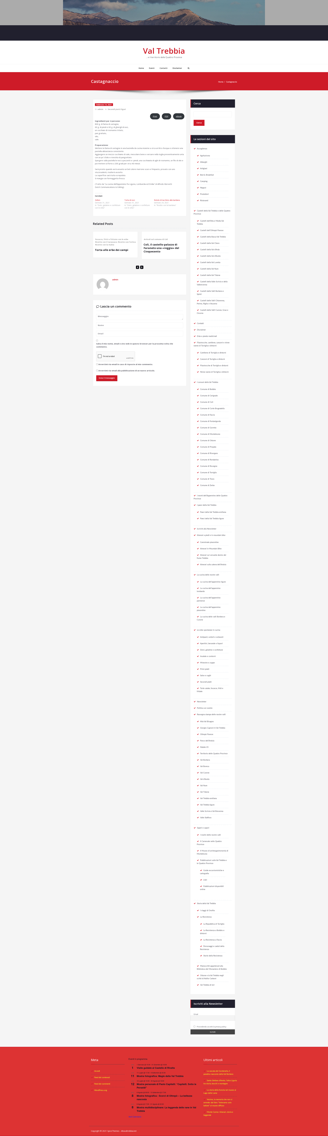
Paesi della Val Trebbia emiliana (213, 512)
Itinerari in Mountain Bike (211, 549)
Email (196, 1014)
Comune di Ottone (208, 441)
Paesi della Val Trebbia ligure (212, 519)
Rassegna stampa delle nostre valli (211, 714)
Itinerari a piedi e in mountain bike (211, 535)
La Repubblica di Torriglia (213, 924)
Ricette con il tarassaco (106, 242)
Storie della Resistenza (212, 956)
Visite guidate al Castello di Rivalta (156, 1068)
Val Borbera (205, 760)
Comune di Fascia (207, 415)
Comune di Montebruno (210, 434)
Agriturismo (205, 156)
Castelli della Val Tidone (210, 275)
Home (141, 68)
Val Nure (203, 786)
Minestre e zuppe (207, 663)
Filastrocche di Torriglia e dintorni (214, 366)
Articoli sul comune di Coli (156, 239)
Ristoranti (204, 201)
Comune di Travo (207, 479)
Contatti (163, 68)
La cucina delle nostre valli (208, 575)
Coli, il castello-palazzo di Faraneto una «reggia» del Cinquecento (161, 248)
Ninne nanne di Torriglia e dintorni (214, 372)
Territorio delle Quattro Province (214, 754)
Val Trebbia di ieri (207, 985)
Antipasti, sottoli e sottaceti (211, 637)
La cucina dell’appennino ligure (213, 582)
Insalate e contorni (208, 656)
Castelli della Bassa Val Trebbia (213, 237)
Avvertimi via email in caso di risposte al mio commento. (125, 364)
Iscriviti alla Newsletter (206, 529)
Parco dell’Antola (207, 741)
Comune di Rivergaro (209, 453)
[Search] (188, 68)
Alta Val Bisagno (207, 722)
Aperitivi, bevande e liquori (211, 643)
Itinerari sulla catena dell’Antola (213, 565)
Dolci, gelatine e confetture (211, 650)
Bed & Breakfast (207, 175)
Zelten (97, 200)
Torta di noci (129, 200)
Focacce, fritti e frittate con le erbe (111, 239)
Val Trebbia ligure (207, 805)
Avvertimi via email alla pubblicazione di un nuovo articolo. (126, 370)
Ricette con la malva (104, 244)
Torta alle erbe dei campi (111, 250)
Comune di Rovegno (208, 466)
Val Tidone (204, 792)
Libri (205, 880)
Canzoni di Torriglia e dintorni (212, 359)
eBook (179, 116)
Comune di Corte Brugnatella (212, 409)
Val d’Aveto (204, 779)
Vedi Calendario (135, 1116)
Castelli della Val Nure (209, 269)
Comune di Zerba (207, 485)
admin (100, 109)
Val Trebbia (164, 50)
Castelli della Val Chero (209, 243)
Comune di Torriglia (208, 473)
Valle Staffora (205, 818)
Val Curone (204, 773)
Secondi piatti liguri (117, 109)
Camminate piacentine (209, 542)
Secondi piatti (206, 682)
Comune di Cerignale (209, 396)
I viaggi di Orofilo (207, 911)
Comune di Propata (208, 447)
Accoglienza (202, 149)
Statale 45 (204, 747)
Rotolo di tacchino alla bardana (167, 200)
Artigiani (203, 169)
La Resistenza (206, 917)
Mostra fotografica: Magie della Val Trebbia (160, 1076)
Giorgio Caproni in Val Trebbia (212, 728)
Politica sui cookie (204, 708)
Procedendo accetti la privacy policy (211, 1026)
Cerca (197, 103)
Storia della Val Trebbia (206, 903)
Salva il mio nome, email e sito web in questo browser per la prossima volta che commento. (134, 345)
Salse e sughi (205, 676)
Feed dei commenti (102, 1084)
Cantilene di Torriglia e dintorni (213, 353)
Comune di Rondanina (209, 460)
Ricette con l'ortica (127, 242)
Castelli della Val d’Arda (209, 250)
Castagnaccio (231, 82)
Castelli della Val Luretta (210, 262)
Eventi (152, 68)
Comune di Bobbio (208, 389)
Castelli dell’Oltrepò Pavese (211, 230)
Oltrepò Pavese (206, 734)
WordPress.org (100, 1090)
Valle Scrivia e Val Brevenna (211, 811)
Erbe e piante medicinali (207, 336)
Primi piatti (204, 669)
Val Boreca (204, 766)
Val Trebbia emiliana (208, 798)
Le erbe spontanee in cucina (208, 630)
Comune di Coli (206, 402)
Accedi (97, 1071)
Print (155, 116)
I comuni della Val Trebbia (207, 382)
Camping (203, 181)
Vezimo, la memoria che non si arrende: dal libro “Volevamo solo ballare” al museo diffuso (217, 1103)
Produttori (204, 194)
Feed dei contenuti (102, 1077)
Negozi (203, 188)
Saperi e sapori (203, 828)
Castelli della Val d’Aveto (210, 256)
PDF (166, 116)
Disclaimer (177, 68)
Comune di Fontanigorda (210, 421)
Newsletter (201, 702)
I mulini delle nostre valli (210, 835)
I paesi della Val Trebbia (206, 505)
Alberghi (203, 162)
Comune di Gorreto (208, 428)
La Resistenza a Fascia (212, 940)
